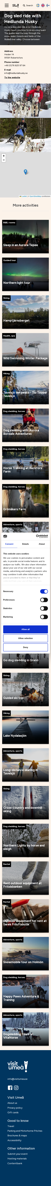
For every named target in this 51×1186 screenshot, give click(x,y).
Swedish (38, 5)
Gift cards (12, 1112)
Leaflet (24, 196)
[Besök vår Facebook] (10, 1087)
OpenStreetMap (35, 196)
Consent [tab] (9, 544)
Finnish (48, 5)
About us (12, 1102)
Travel (10, 1126)
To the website (12, 77)
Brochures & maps (17, 1135)
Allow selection (25, 638)
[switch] (44, 600)
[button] (25, 172)
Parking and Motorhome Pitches (24, 1130)
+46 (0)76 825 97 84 (14, 65)
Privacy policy (14, 1107)
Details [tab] (25, 544)
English (43, 5)
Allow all (25, 629)
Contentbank (14, 1163)
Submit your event (17, 1153)
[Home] (15, 5)
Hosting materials (17, 1158)
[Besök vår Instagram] (16, 1087)
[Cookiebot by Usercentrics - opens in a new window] (36, 536)
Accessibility (14, 1140)
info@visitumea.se (17, 1078)
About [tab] (42, 544)
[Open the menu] (6, 5)
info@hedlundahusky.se (16, 73)
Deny (25, 647)
